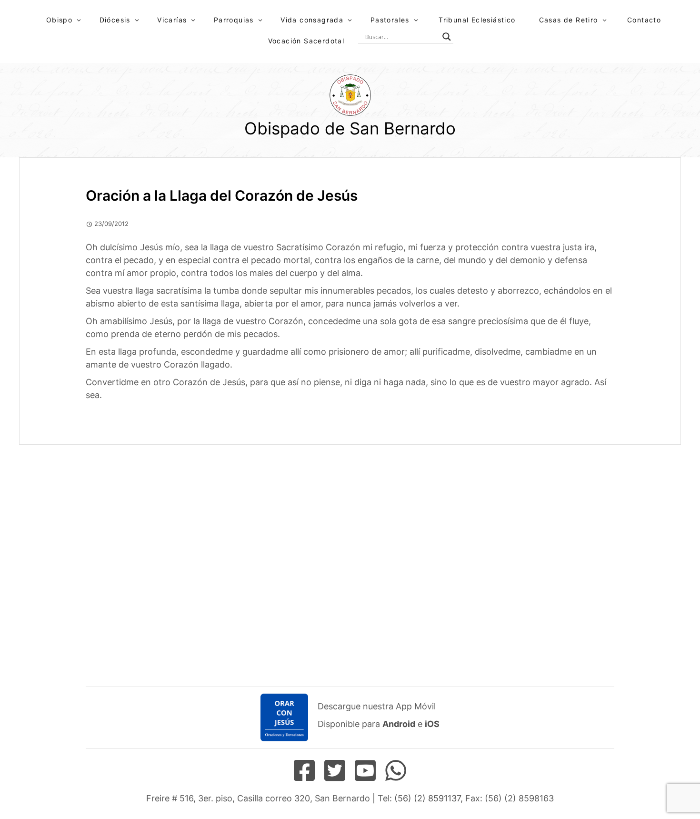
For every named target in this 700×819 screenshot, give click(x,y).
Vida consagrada (311, 20)
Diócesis (115, 20)
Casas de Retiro (568, 20)
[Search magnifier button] (446, 36)
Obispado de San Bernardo (350, 128)
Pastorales (390, 20)
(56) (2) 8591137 (427, 798)
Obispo (59, 20)
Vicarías (172, 20)
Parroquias (234, 20)
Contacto (644, 20)
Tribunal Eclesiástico (477, 20)
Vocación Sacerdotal (306, 41)
